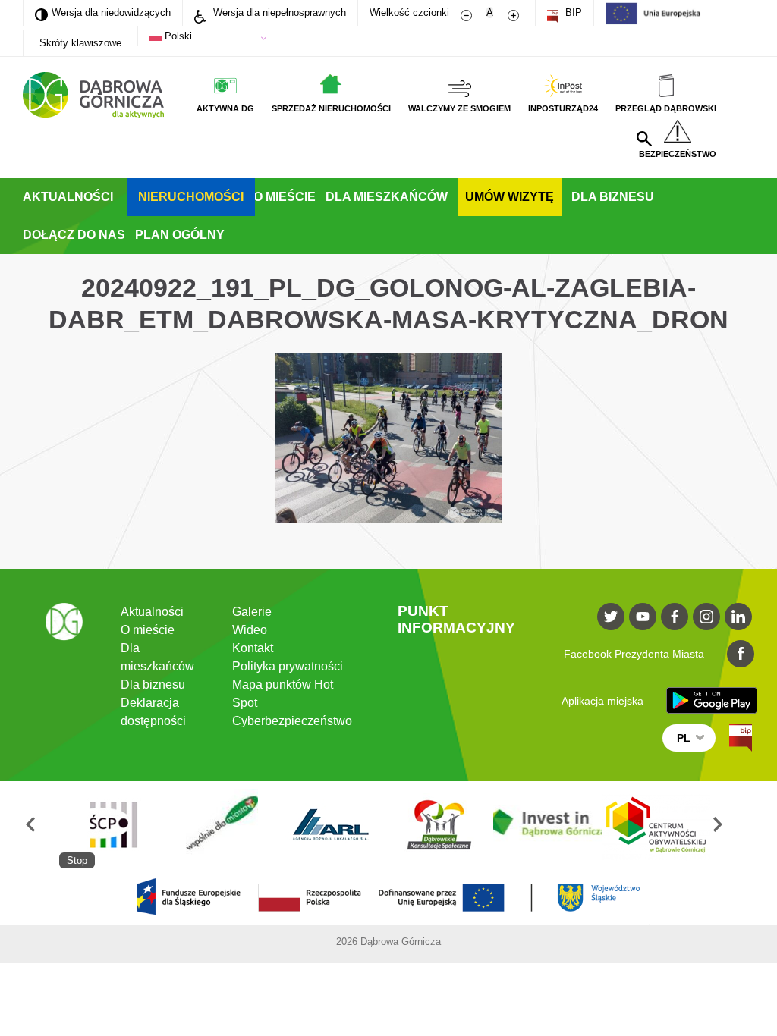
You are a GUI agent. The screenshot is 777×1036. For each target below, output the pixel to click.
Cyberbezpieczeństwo (292, 720)
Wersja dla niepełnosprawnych (278, 12)
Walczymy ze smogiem (459, 108)
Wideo (249, 629)
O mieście (284, 196)
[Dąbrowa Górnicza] (93, 95)
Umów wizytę (509, 196)
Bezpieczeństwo (677, 154)
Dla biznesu (612, 196)
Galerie (252, 611)
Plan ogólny (180, 234)
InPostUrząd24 (563, 108)
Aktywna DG (225, 108)
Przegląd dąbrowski (665, 108)
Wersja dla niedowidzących (103, 12)
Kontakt (252, 648)
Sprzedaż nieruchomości (331, 108)
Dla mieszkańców (387, 196)
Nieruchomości (191, 196)
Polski (177, 36)
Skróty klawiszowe (80, 43)
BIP (572, 12)
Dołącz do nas (74, 234)
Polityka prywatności (287, 666)
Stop (77, 860)
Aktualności (68, 196)
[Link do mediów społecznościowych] (611, 616)
